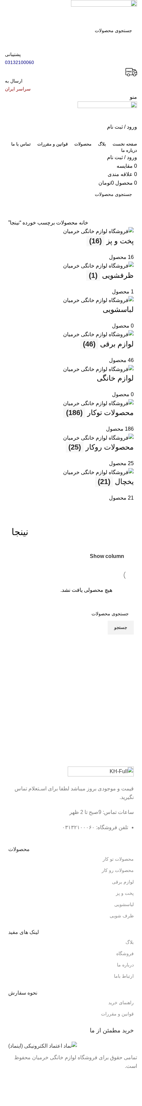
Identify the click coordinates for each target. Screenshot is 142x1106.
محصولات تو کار (118, 859)
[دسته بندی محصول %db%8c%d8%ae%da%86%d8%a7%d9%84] (71, 364)
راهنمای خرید (121, 1002)
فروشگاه (125, 953)
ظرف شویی (122, 915)
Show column (107, 556)
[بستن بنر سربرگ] (133, 1079)
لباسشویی (124, 904)
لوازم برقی (123, 882)
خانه (83, 222)
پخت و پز (125, 893)
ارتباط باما (124, 976)
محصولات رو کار (118, 870)
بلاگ (129, 942)
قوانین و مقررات (117, 1013)
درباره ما (125, 964)
